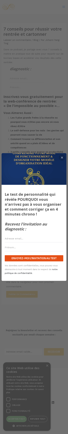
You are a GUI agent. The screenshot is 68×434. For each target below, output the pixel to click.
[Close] (62, 157)
